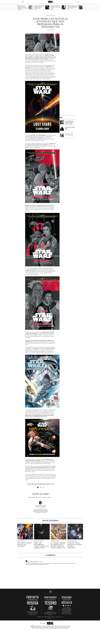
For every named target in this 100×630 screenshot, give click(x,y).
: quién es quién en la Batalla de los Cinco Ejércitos (58, 545)
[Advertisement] (68, 98)
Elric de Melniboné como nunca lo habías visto (41, 545)
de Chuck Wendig (35, 460)
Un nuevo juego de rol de (24, 544)
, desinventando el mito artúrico (74, 545)
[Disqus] (50, 573)
